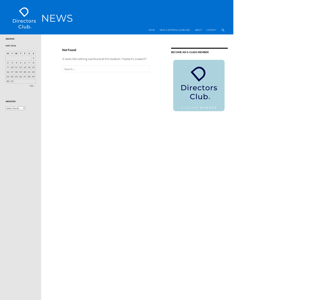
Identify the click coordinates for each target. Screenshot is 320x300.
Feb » (32, 85)
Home (152, 30)
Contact (211, 30)
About (198, 30)
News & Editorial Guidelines (175, 30)
